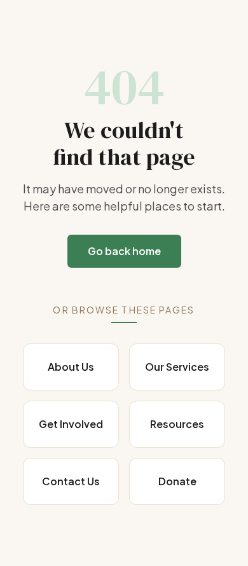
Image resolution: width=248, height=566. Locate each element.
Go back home (124, 251)
